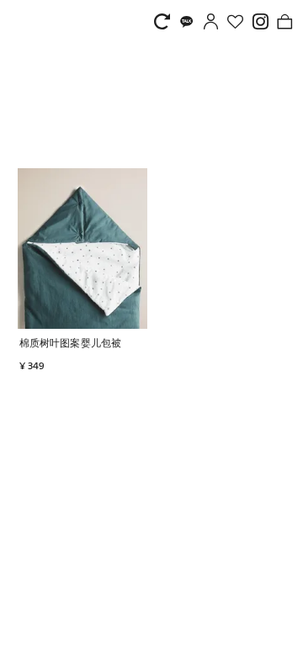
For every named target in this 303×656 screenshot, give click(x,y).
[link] (166, 21)
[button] (137, 344)
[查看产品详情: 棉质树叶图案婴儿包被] (82, 248)
